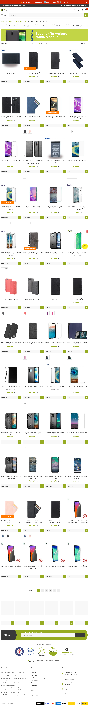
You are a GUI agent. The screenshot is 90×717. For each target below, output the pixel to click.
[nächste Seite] (49, 43)
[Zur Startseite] (5, 10)
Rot (25, 177)
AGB (32, 690)
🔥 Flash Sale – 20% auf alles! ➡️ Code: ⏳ (44, 2)
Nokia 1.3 (12, 26)
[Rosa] (30, 131)
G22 (69, 131)
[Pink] (52, 313)
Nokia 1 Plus (22, 26)
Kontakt (33, 672)
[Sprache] (74, 10)
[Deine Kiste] (86, 10)
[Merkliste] (82, 10)
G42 (47, 223)
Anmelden (80, 635)
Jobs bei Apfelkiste (36, 693)
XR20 (25, 447)
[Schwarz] (25, 131)
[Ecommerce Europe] (30, 651)
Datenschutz (35, 685)
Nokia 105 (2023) (74, 26)
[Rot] (25, 313)
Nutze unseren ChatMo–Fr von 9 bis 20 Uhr (71, 673)
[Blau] (3, 536)
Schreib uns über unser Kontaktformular (71, 678)
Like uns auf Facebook (68, 684)
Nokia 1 (32, 26)
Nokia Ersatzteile (60, 26)
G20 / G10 (74, 131)
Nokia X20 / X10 (72, 177)
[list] (44, 25)
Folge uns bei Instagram (68, 689)
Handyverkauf (35, 680)
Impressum (34, 683)
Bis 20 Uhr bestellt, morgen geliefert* (14, 695)
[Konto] (78, 10)
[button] (4, 15)
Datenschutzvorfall (36, 688)
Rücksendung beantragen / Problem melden (44, 678)
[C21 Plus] (47, 357)
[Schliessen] (86, 2)
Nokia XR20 (27, 223)
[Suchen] (86, 15)
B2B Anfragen (35, 695)
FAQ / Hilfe (34, 675)
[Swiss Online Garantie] (19, 651)
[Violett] (47, 313)
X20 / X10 (26, 403)
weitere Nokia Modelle (45, 26)
